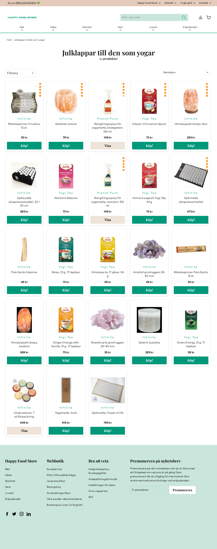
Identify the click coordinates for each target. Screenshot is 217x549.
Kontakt (204, 2)
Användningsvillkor (59, 493)
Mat (22, 27)
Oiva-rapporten (98, 491)
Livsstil (153, 27)
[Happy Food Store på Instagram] (21, 514)
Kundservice (54, 469)
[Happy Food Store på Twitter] (14, 514)
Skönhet (87, 27)
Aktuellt (169, 2)
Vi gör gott (186, 2)
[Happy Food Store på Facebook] (7, 514)
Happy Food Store (147, 2)
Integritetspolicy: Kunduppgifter (99, 471)
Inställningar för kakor (102, 485)
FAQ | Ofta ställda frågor (61, 475)
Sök (90, 497)
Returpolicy (54, 487)
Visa (108, 145)
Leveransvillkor (56, 481)
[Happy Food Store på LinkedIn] (29, 514)
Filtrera (12, 73)
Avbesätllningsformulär (102, 479)
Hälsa (53, 27)
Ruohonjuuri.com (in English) (65, 504)
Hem (120, 27)
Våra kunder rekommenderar (64, 499)
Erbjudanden (190, 27)
